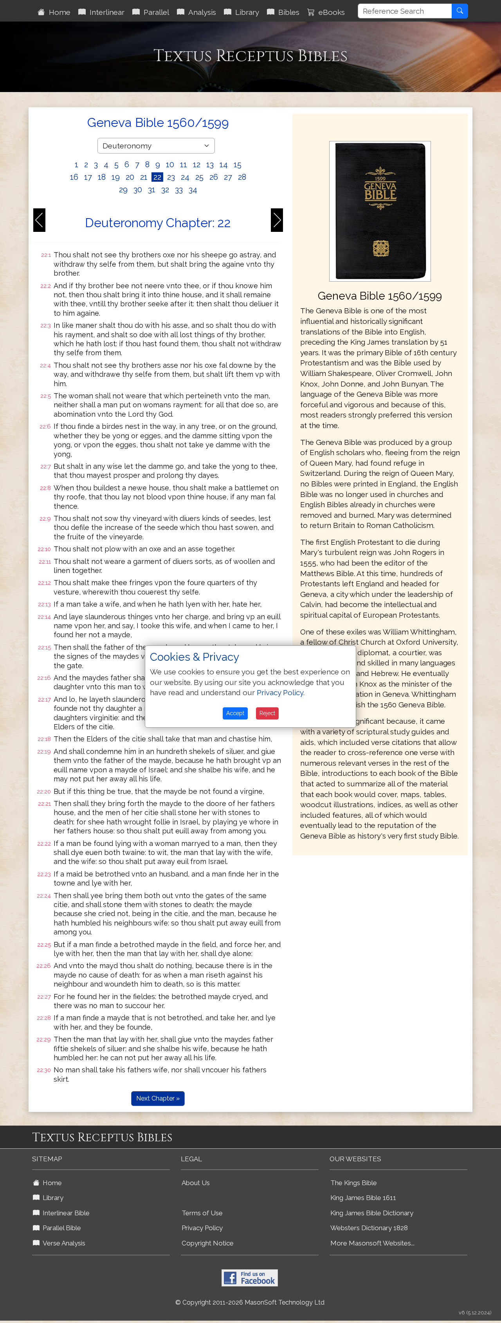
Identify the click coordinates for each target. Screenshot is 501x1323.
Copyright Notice (208, 1243)
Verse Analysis (62, 1243)
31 (151, 189)
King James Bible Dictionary (371, 1213)
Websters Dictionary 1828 (369, 1228)
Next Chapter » (158, 1098)
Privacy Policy (202, 1228)
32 (165, 189)
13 (210, 164)
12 (196, 164)
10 (170, 164)
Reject (267, 713)
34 (193, 189)
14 (224, 164)
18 (102, 177)
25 (199, 177)
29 (123, 189)
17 (88, 177)
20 (130, 177)
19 (116, 177)
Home (57, 12)
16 (74, 177)
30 (138, 189)
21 (144, 177)
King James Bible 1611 (363, 1198)
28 (242, 177)
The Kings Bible (353, 1183)
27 (228, 177)
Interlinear (105, 12)
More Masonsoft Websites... (372, 1243)
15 (237, 164)
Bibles (286, 12)
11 (183, 164)
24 (185, 177)
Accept (235, 713)
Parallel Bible (60, 1228)
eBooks (330, 12)
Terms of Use (202, 1213)
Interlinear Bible (65, 1213)
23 (171, 177)
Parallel (154, 12)
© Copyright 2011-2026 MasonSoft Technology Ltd (249, 1302)
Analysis (200, 12)
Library (245, 12)
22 (157, 177)
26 (213, 177)
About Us (196, 1183)
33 (179, 189)
